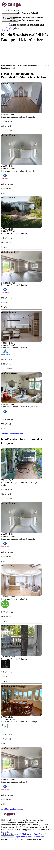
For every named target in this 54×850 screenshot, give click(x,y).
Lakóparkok (12, 829)
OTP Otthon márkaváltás (40, 829)
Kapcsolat (5, 832)
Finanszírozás (34, 822)
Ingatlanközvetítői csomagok (13, 825)
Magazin (32, 827)
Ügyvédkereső (42, 825)
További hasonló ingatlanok (13, 434)
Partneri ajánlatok (8, 827)
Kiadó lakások (22, 827)
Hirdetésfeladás (8, 30)
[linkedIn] (6, 817)
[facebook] (2, 817)
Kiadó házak (30, 825)
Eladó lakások (23, 822)
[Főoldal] (7, 13)
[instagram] (4, 817)
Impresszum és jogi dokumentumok (29, 837)
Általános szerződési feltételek (34, 834)
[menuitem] (10, 10)
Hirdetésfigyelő (23, 829)
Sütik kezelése (7, 837)
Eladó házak (6, 820)
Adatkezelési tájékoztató (11, 834)
